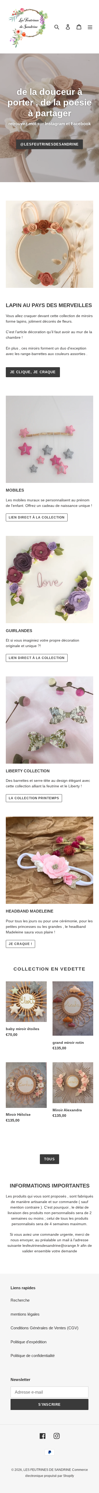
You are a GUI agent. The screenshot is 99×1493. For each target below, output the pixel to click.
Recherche (20, 1300)
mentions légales (25, 1314)
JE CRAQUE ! (20, 944)
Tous (49, 1159)
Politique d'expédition (28, 1342)
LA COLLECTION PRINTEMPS (34, 798)
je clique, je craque (33, 372)
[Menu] (90, 26)
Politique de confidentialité (33, 1355)
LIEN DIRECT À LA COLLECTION (37, 517)
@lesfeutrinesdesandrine (49, 144)
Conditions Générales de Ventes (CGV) (44, 1328)
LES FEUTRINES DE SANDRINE (47, 1470)
